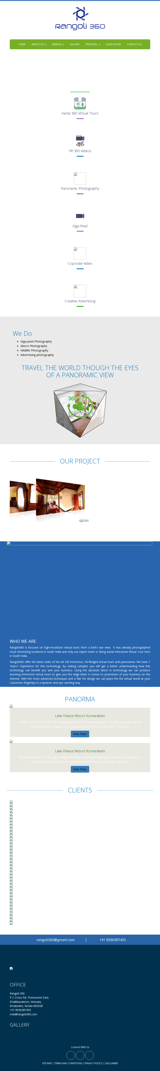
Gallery (75, 44)
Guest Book (113, 44)
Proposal (92, 44)
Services (57, 44)
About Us (38, 44)
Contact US (134, 44)
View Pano (80, 734)
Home (22, 44)
